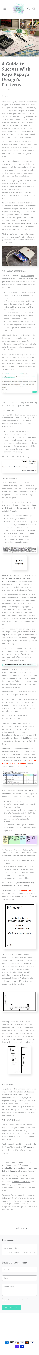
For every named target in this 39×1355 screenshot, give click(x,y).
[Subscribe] (31, 1324)
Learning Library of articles (13, 1168)
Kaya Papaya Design (16, 1350)
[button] (4, 8)
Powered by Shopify (28, 1350)
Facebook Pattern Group (21, 1181)
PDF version (27, 1147)
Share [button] (6, 96)
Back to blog (21, 1228)
